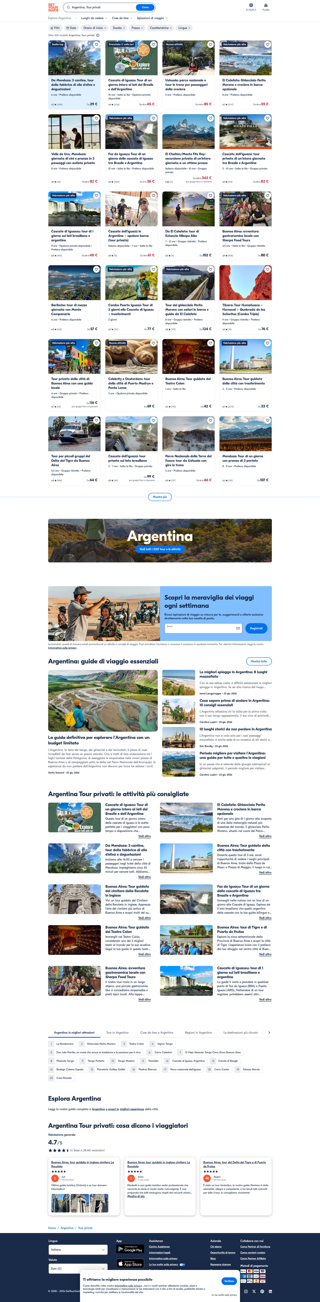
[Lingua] (251, 5)
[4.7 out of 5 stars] (59, 1150)
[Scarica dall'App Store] (130, 1264)
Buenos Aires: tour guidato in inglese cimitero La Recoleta (82, 1164)
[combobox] (99, 7)
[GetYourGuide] (53, 7)
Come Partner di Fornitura (255, 1246)
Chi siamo (216, 1246)
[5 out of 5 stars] (84, 1171)
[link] (74, 75)
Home (52, 1228)
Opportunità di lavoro (222, 1252)
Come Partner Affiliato (253, 1258)
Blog (213, 1258)
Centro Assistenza (159, 1246)
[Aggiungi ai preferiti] (96, 44)
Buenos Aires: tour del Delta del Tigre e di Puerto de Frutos (234, 1164)
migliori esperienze (132, 1109)
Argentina (98, 1109)
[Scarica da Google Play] (130, 1249)
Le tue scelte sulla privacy (164, 1264)
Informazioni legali (159, 1252)
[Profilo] (266, 5)
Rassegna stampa (220, 1264)
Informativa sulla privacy (62, 648)
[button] (74, 75)
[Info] (97, 35)
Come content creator (252, 1252)
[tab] (74, 1033)
